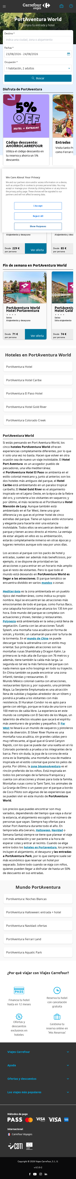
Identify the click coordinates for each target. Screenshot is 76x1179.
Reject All (38, 216)
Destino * (9, 33)
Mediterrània (12, 591)
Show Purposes (38, 226)
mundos (47, 582)
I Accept (38, 205)
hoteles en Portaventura (40, 847)
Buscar (40, 78)
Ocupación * (11, 62)
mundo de (37, 638)
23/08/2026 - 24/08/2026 (22, 54)
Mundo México (13, 681)
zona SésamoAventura (46, 766)
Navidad (57, 830)
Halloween (43, 830)
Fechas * (9, 47)
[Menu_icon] (4, 6)
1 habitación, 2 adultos (20, 68)
